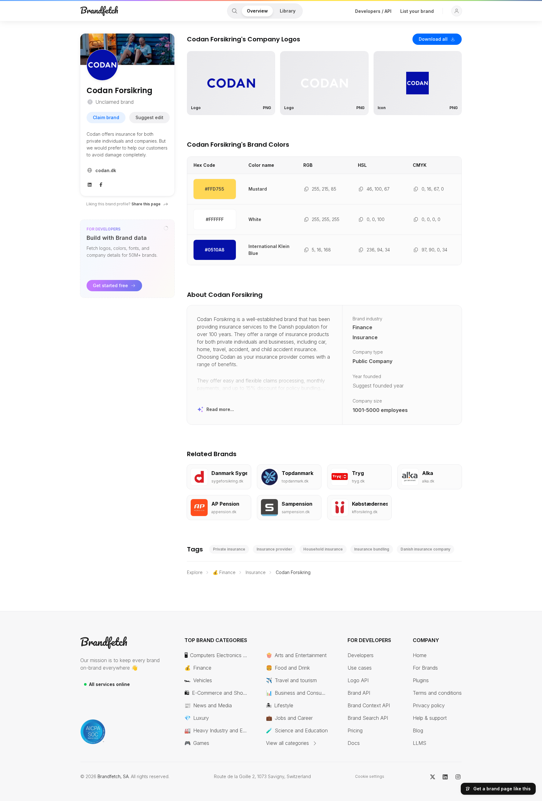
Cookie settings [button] (369, 776)
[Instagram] (458, 776)
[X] (433, 776)
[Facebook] (101, 184)
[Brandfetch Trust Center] (92, 731)
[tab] (234, 11)
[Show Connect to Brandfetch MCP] (166, 228)
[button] (457, 11)
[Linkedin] (90, 184)
